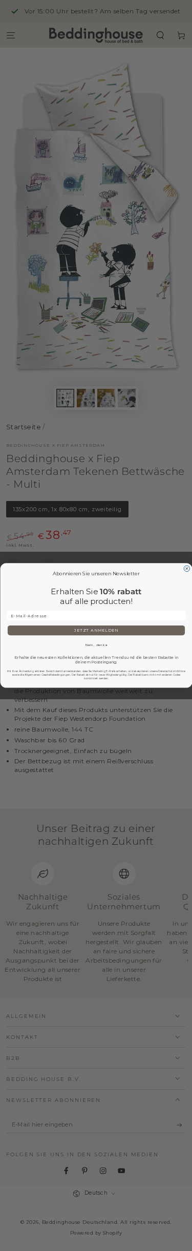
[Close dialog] (187, 569)
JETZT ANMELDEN (96, 630)
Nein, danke (96, 645)
